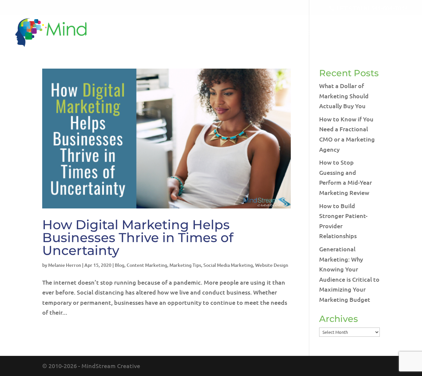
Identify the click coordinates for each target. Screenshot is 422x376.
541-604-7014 (389, 8)
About (245, 33)
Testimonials (353, 33)
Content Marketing (147, 265)
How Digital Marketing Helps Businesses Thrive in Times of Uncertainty (137, 237)
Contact (397, 33)
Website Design (271, 265)
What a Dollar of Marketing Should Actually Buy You (344, 96)
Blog (315, 33)
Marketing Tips (185, 265)
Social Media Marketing (228, 265)
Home (217, 33)
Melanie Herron (64, 265)
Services (278, 33)
